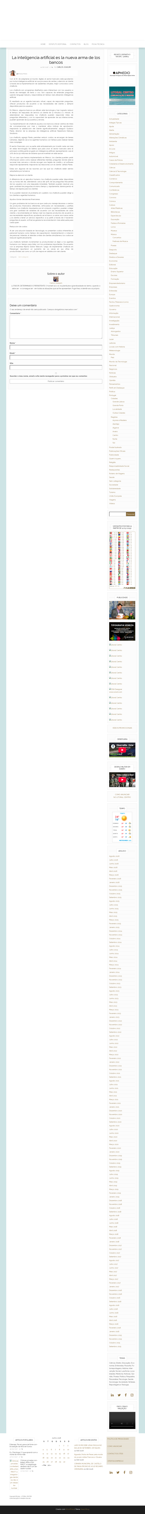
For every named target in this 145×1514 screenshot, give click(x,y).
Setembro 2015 (115, 1346)
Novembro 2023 (115, 980)
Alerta (111, 130)
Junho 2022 (113, 1043)
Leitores (112, 343)
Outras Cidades (119, 413)
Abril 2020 (113, 1141)
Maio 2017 (113, 1272)
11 (43, 1454)
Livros (113, 227)
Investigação (114, 321)
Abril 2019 (113, 1186)
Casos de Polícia (116, 160)
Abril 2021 (113, 1096)
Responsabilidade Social (119, 466)
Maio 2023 (113, 1002)
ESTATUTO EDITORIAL (57, 44)
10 (68, 1450)
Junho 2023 (113, 998)
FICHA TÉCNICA (98, 44)
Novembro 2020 (115, 1114)
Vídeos (112, 504)
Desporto (113, 250)
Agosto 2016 (114, 1305)
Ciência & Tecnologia (117, 171)
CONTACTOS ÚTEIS (115, 1454)
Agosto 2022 (114, 1036)
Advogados (115, 331)
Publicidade (114, 455)
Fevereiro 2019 (115, 1193)
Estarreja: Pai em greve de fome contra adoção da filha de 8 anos (23, 1445)
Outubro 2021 (114, 1073)
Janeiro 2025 (114, 927)
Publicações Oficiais (117, 451)
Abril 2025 (113, 916)
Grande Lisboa (118, 402)
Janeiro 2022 (114, 1062)
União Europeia (115, 496)
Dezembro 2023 (115, 976)
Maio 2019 (113, 1182)
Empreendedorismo (117, 283)
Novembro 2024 (115, 935)
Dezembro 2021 (115, 1066)
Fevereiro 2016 (115, 1328)
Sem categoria (23, 257)
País (112, 357)
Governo (112, 309)
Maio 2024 (113, 957)
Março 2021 (113, 1099)
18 (43, 1458)
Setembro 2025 (115, 897)
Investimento (114, 324)
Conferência (114, 190)
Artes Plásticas (116, 208)
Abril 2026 (113, 871)
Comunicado (114, 186)
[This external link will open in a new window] (12, 73)
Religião (112, 462)
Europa (112, 295)
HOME (43, 44)
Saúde (111, 477)
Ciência (112, 168)
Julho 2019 (113, 1174)
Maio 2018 (113, 1227)
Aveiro (115, 431)
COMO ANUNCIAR (114, 1446)
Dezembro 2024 (115, 931)
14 (56, 1454)
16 (64, 1454)
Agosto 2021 (114, 1081)
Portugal (112, 395)
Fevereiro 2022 (115, 1058)
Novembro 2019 (115, 1159)
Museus (114, 231)
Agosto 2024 (114, 946)
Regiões (114, 417)
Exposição (115, 219)
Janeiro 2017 (114, 1287)
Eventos (112, 298)
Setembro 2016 (115, 1302)
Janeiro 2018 (114, 1242)
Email (13, 353)
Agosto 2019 (114, 1171)
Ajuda (111, 126)
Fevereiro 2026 (115, 879)
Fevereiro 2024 (115, 968)
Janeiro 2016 (114, 1332)
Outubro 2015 (114, 1343)
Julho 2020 (113, 1129)
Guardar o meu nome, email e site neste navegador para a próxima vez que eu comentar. (48, 376)
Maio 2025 (113, 912)
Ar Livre (112, 149)
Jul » (49, 1465)
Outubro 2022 (114, 1028)
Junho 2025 (113, 909)
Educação (113, 268)
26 (48, 1462)
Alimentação (114, 134)
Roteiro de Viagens (116, 474)
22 (60, 1458)
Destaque (113, 253)
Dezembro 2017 (115, 1245)
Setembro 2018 (115, 1212)
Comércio (113, 179)
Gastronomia (114, 306)
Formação (115, 279)
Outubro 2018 (114, 1208)
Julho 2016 (113, 1309)
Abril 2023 (113, 1006)
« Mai (44, 1465)
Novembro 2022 (115, 1025)
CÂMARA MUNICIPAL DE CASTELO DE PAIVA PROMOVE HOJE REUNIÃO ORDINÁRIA (88, 1466)
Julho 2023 (113, 995)
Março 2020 (113, 1144)
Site (11, 363)
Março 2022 (113, 1055)
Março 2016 (113, 1324)
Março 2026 (114, 875)
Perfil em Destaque (116, 388)
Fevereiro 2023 (115, 1013)
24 (20, 1449)
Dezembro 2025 (115, 886)
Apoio (111, 145)
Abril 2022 (113, 1051)
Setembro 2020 (115, 1122)
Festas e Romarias (118, 223)
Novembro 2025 (115, 890)
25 (43, 1462)
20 (52, 1458)
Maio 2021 (113, 1092)
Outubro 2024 (114, 939)
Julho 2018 (113, 1219)
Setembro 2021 (115, 1077)
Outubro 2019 (114, 1163)
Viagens (112, 500)
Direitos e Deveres (116, 257)
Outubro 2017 (114, 1253)
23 (64, 1458)
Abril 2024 (113, 961)
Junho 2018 (113, 1223)
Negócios (113, 369)
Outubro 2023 (114, 983)
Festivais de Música (120, 241)
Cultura (112, 205)
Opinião (112, 380)
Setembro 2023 (115, 987)
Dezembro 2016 (115, 1290)
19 (47, 1458)
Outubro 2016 (114, 1298)
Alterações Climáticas (118, 138)
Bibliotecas (115, 212)
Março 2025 (113, 920)
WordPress (70, 1509)
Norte (115, 439)
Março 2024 (113, 965)
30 (64, 1462)
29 (60, 1462)
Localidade (117, 409)
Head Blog (85, 1509)
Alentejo (116, 424)
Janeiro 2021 (114, 1107)
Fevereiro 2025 (115, 924)
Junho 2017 (113, 1268)
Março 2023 (113, 1010)
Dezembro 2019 (115, 1156)
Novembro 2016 (115, 1294)
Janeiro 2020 (114, 1152)
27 (52, 1462)
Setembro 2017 (115, 1257)
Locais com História (117, 347)
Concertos (117, 238)
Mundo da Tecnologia (118, 362)
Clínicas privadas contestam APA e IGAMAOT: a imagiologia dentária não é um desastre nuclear (28, 1464)
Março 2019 (113, 1189)
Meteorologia (114, 351)
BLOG (86, 44)
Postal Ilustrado (115, 447)
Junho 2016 (113, 1313)
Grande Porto (118, 405)
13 (30, 1471)
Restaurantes (114, 470)
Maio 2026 (113, 867)
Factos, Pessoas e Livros (118, 302)
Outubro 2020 (114, 1118)
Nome (13, 343)
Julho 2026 (113, 860)
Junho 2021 (113, 1088)
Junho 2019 (113, 1178)
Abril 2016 (113, 1320)
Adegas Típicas (115, 123)
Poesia (113, 246)
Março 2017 (113, 1279)
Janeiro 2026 (114, 882)
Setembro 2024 (115, 942)
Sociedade (113, 485)
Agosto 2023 (114, 991)
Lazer (111, 339)
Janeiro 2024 (114, 972)
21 (56, 1458)
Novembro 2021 (115, 1070)
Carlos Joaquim (64, 67)
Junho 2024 (113, 954)
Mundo (112, 354)
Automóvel (113, 156)
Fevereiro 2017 (115, 1283)
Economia (113, 261)
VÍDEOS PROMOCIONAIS (122, 728)
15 (60, 1454)
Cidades (114, 398)
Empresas (113, 287)
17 (19, 1457)
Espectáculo (116, 216)
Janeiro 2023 (114, 1017)
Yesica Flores (23, 74)
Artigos (112, 153)
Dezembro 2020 (115, 1111)
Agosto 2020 (114, 1126)
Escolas (114, 275)
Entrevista (113, 291)
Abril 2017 (113, 1275)
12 (47, 1454)
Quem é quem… (115, 459)
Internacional (114, 317)
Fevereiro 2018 (115, 1238)
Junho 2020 (113, 1133)
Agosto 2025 (114, 901)
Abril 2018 (113, 1230)
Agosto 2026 (114, 856)
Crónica (112, 201)
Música (113, 234)
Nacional (112, 365)
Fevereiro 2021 (115, 1103)
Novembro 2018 (115, 1204)
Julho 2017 (113, 1264)
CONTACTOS (75, 44)
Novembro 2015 (115, 1339)
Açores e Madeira (120, 420)
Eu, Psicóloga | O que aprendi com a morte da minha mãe (23, 1453)
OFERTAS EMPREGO (115, 1461)
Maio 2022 (113, 1047)
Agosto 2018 (114, 1215)
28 (56, 1462)
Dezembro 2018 (115, 1201)
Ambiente (113, 141)
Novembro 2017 (115, 1249)
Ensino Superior (117, 272)
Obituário (113, 377)
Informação (113, 313)
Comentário (15, 313)
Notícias (112, 373)
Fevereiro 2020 (115, 1148)
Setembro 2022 (115, 1032)
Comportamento (116, 183)
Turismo (112, 492)
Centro (115, 435)
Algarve (116, 428)
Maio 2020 (113, 1137)
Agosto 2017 (114, 1260)
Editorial (112, 265)
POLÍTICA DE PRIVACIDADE (118, 1439)
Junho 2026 (114, 864)
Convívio (112, 198)
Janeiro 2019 (114, 1197)
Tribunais (114, 335)
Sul (114, 443)
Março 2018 (113, 1234)
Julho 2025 (113, 905)
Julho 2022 (113, 1040)
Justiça (112, 328)
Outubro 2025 (114, 894)
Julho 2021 (113, 1085)
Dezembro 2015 (115, 1335)
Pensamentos (114, 384)
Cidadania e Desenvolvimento (121, 164)
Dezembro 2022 (115, 1021)
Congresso (113, 194)
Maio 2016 (113, 1317)
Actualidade (114, 119)
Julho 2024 (113, 950)
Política (112, 392)
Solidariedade (115, 489)
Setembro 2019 (115, 1167)
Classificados (114, 175)
